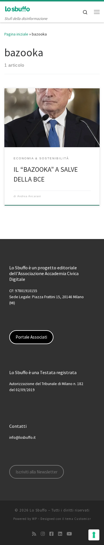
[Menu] (97, 12)
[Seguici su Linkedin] (60, 533)
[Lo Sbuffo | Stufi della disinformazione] (17, 8)
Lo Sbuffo (38, 510)
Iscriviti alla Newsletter (36, 472)
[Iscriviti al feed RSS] (34, 533)
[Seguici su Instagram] (43, 533)
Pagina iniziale (16, 34)
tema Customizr (78, 519)
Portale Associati (31, 337)
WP (34, 519)
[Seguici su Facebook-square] (51, 533)
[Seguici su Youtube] (69, 533)
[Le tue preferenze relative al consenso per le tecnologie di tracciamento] (93, 534)
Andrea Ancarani (29, 196)
